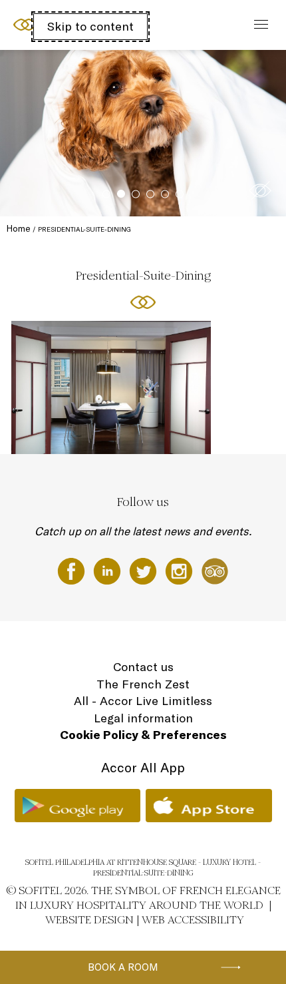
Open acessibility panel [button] (54, 23)
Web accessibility (193, 920)
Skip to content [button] (90, 26)
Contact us (143, 666)
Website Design (89, 920)
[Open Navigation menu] (257, 25)
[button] (260, 190)
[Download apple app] (209, 805)
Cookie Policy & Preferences (143, 734)
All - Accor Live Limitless (143, 700)
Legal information (143, 718)
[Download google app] (78, 805)
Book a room (123, 967)
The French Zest (143, 684)
